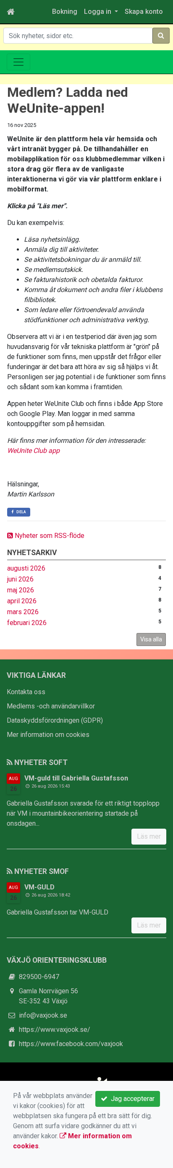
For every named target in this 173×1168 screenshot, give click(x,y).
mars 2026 (23, 612)
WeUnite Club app (33, 451)
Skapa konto (144, 12)
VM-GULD (39, 887)
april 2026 (22, 601)
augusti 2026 (26, 568)
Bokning (64, 12)
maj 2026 (20, 590)
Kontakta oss (26, 692)
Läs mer (149, 836)
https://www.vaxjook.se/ (54, 1030)
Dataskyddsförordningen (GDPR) (55, 720)
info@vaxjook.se (43, 1015)
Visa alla (151, 639)
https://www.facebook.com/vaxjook (71, 1044)
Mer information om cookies (48, 735)
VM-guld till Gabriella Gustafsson (76, 778)
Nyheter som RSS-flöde (48, 536)
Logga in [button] (98, 12)
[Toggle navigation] (18, 62)
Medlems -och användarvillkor (51, 706)
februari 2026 (27, 623)
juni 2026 (20, 579)
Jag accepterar (131, 1099)
